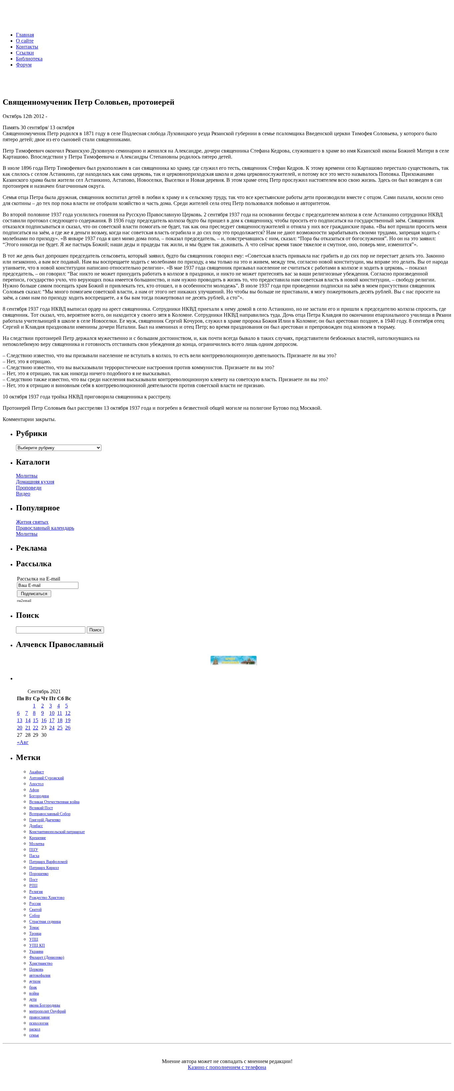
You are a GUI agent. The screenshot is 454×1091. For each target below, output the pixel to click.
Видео (23, 493)
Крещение (37, 837)
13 (19, 720)
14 (28, 720)
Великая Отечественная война (54, 802)
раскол (34, 1029)
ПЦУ (33, 849)
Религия (36, 891)
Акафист (36, 772)
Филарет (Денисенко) (46, 957)
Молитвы (27, 476)
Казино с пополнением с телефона (227, 1067)
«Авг (23, 742)
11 (59, 713)
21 (28, 727)
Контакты (27, 47)
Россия (35, 903)
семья (34, 1035)
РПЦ (33, 885)
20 (19, 727)
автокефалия (40, 975)
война (34, 993)
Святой (35, 909)
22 (35, 727)
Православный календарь (45, 528)
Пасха (34, 855)
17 (52, 720)
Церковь (36, 969)
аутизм (35, 981)
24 (52, 727)
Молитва (36, 843)
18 (59, 720)
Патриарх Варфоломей (48, 861)
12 (67, 713)
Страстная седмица (45, 921)
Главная (25, 35)
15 (35, 720)
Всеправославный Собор (49, 814)
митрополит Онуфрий (47, 1011)
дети (33, 999)
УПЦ (33, 939)
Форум (24, 64)
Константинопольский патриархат (57, 831)
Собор (34, 915)
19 (67, 720)
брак (33, 987)
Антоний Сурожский (46, 778)
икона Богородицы (44, 1005)
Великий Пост (41, 808)
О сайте (25, 41)
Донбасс (36, 825)
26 (67, 727)
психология (39, 1023)
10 (52, 713)
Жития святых (32, 522)
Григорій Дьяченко (44, 820)
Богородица (39, 796)
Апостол (36, 784)
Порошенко (39, 873)
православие (39, 1017)
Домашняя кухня (35, 482)
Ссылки (25, 52)
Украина (36, 951)
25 (59, 727)
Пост (33, 879)
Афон (34, 790)
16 (44, 720)
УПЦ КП (37, 945)
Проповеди (29, 488)
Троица (35, 933)
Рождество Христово (46, 897)
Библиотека (29, 58)
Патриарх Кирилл (44, 867)
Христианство (41, 963)
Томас (34, 927)
